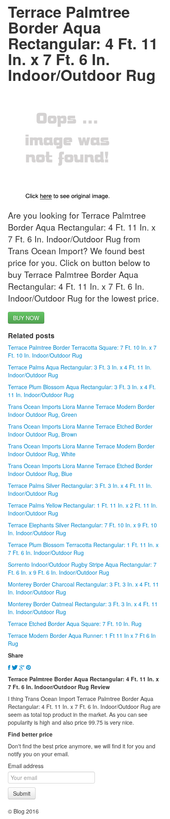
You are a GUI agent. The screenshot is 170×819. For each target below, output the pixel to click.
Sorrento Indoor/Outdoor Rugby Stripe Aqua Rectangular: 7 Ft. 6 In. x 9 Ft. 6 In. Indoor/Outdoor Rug (82, 568)
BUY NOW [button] (26, 318)
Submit (21, 793)
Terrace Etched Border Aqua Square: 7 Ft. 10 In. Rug (75, 624)
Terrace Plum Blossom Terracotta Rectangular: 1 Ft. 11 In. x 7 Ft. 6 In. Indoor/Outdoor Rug (83, 549)
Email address (25, 766)
